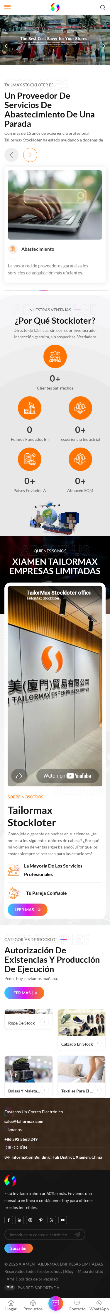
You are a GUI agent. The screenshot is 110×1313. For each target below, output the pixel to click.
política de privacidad (38, 1278)
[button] (6, 46)
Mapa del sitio (90, 1271)
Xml (10, 1278)
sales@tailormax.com (23, 1121)
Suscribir (18, 1248)
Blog (69, 1271)
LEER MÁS (24, 909)
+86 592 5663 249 (21, 1139)
